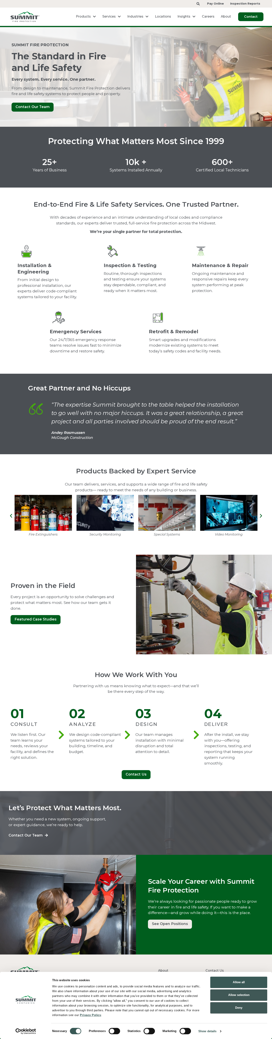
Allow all (239, 982)
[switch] (114, 1031)
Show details (207, 1031)
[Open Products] (94, 16)
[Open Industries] (147, 16)
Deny (238, 1007)
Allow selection (238, 995)
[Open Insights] (194, 16)
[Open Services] (119, 16)
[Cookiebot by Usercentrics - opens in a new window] (25, 1031)
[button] (11, 515)
